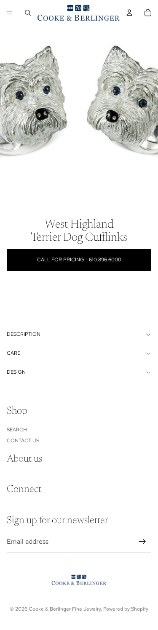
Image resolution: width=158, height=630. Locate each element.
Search (17, 429)
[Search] (28, 12)
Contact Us (23, 440)
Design (16, 372)
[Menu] (9, 12)
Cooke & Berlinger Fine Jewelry (65, 609)
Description (23, 334)
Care (13, 353)
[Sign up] (142, 541)
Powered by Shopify (125, 609)
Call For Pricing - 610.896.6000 (79, 259)
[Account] (129, 12)
